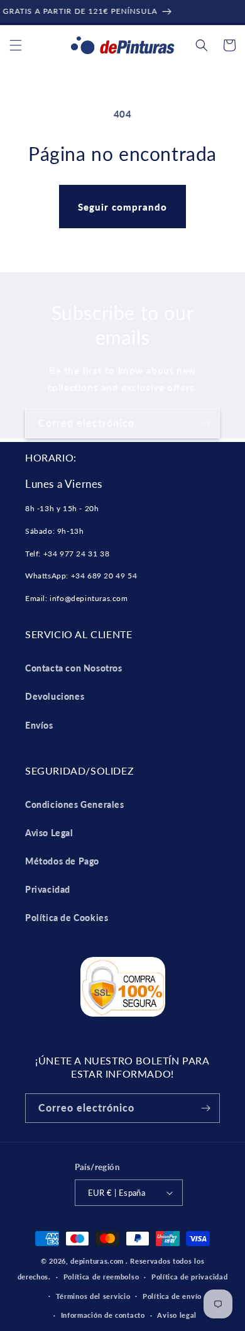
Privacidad (47, 889)
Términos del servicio (93, 1296)
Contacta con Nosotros (73, 668)
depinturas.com (97, 1261)
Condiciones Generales (74, 804)
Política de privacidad (189, 1277)
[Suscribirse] (205, 423)
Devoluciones (54, 696)
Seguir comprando (122, 207)
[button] (16, 45)
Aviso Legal (49, 832)
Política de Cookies (66, 917)
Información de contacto (103, 1315)
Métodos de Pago (62, 861)
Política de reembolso (101, 1277)
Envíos (39, 725)
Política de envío (172, 1296)
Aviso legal (177, 1315)
